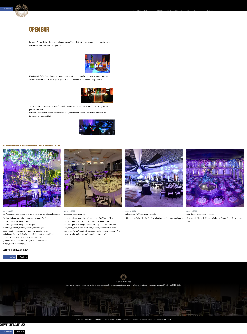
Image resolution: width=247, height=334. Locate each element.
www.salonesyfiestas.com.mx (93, 319)
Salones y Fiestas (166, 319)
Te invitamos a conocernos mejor (200, 214)
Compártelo (10, 257)
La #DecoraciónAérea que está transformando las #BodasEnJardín (31, 214)
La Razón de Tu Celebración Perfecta (140, 214)
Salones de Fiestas (116, 319)
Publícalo (23, 257)
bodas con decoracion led (74, 214)
